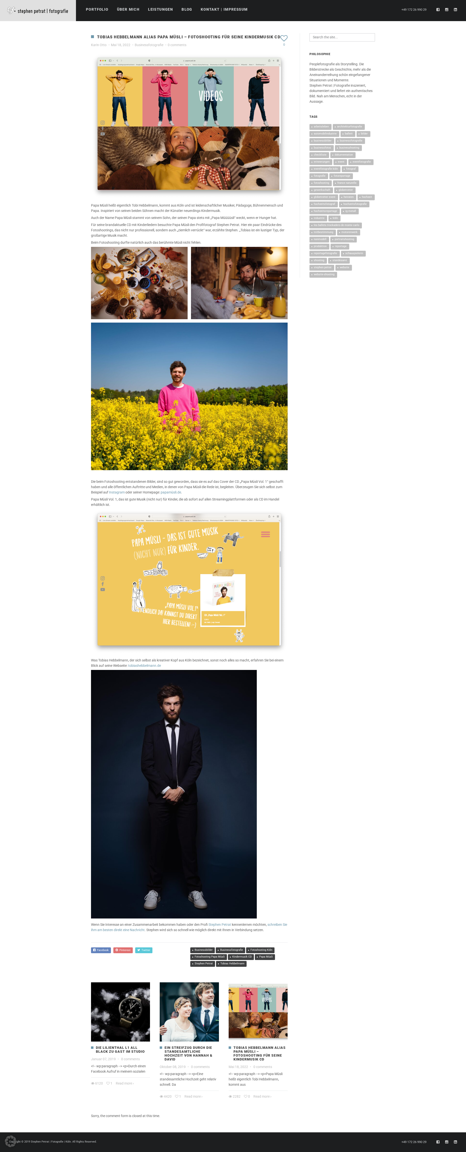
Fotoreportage (342, 175)
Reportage (341, 246)
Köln (335, 218)
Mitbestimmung (323, 232)
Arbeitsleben (321, 126)
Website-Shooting (324, 274)
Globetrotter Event (324, 197)
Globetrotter (346, 190)
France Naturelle (347, 182)
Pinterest (124, 950)
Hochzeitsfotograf (324, 204)
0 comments (177, 45)
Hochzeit (367, 197)
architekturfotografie (349, 126)
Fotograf (351, 168)
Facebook (102, 950)
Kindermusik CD (242, 956)
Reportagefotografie (325, 253)
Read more (124, 1083)
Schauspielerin (354, 253)
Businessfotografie (149, 45)
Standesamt (340, 260)
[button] (10, 1141)
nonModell (320, 239)
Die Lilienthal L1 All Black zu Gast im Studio (120, 1049)
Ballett (349, 133)
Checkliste (320, 154)
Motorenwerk (349, 232)
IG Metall (350, 211)
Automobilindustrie (325, 133)
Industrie (319, 218)
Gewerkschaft (322, 190)
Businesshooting (349, 147)
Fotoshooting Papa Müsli (210, 956)
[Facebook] (438, 9)
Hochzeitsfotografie (355, 204)
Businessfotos (322, 147)
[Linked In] (455, 9)
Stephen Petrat (219, 925)
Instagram (117, 492)
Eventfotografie (362, 161)
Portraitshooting (344, 239)
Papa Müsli (266, 956)
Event (341, 161)
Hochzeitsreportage (325, 211)
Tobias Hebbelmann (232, 963)
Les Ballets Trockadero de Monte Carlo (336, 225)
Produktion (320, 246)
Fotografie (319, 175)
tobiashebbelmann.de (144, 666)
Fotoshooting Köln (261, 950)
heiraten (349, 197)
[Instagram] (446, 9)
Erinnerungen (322, 161)
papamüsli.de (171, 492)
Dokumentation (344, 154)
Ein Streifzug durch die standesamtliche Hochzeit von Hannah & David (188, 1053)
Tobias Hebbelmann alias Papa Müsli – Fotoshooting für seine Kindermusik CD (259, 1053)
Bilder (364, 133)
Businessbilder (204, 950)
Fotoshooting (321, 182)
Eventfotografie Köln (326, 168)
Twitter (145, 950)
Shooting (319, 260)
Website (344, 267)
